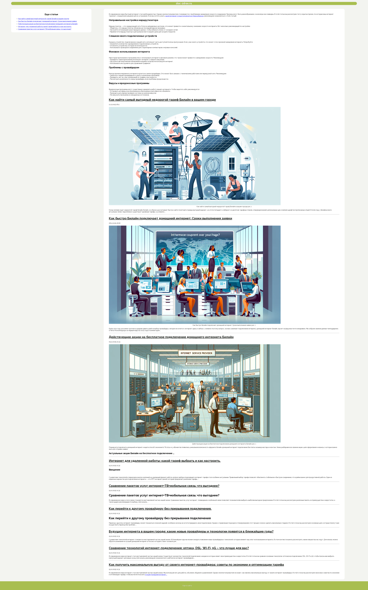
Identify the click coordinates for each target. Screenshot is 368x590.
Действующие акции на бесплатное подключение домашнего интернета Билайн (48, 24)
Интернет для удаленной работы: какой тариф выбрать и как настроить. (44, 26)
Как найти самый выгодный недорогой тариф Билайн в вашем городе (43, 19)
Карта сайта (187, 586)
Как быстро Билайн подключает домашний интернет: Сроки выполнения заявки (47, 21)
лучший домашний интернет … (156, 575)
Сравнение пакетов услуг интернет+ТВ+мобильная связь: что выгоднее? (44, 29)
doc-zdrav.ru (184, 3)
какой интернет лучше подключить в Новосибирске (184, 16)
